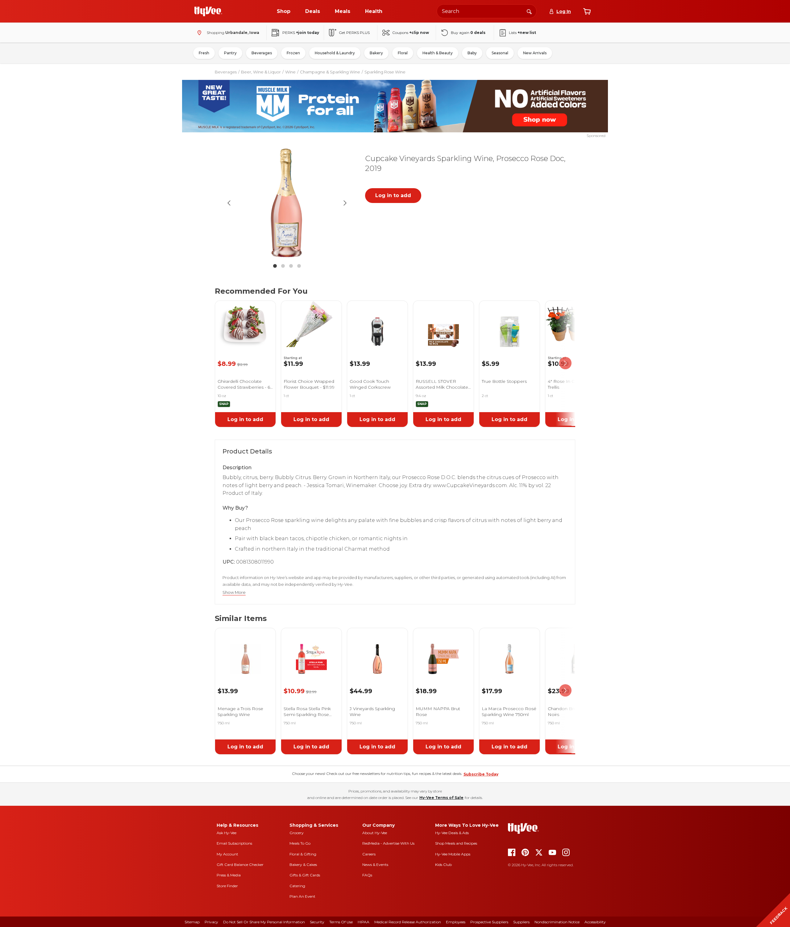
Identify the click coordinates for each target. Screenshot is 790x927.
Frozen (293, 53)
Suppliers (521, 922)
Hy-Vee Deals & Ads (452, 832)
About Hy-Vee (374, 832)
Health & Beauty (437, 53)
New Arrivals (535, 53)
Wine (290, 71)
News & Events (375, 864)
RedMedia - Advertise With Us (388, 843)
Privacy (211, 922)
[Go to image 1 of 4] (275, 266)
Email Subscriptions (234, 843)
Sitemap (192, 922)
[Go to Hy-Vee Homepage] (208, 11)
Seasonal (500, 53)
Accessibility (595, 922)
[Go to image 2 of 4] (283, 266)
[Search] (529, 11)
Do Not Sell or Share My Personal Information (264, 922)
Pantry (230, 53)
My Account (227, 854)
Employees (455, 922)
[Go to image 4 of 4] (299, 266)
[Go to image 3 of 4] (291, 266)
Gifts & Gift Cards (304, 875)
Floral (403, 53)
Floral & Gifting (302, 854)
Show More (234, 592)
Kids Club (443, 864)
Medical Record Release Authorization (407, 922)
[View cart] (587, 11)
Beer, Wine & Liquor (261, 71)
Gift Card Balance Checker (240, 864)
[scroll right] (565, 363)
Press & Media (229, 875)
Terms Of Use (341, 922)
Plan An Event (302, 896)
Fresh (204, 53)
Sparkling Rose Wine (384, 71)
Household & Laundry (335, 53)
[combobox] (487, 11)
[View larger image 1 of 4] (287, 203)
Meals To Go (299, 843)
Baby (472, 53)
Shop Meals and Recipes (456, 843)
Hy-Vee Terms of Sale (441, 797)
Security (317, 922)
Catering (297, 886)
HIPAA (363, 922)
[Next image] (345, 203)
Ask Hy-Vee (226, 832)
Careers (369, 854)
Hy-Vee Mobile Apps (452, 854)
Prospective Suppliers (489, 922)
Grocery (296, 832)
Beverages (262, 53)
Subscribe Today (481, 774)
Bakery (376, 53)
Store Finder (227, 886)
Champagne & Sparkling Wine (330, 71)
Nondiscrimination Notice (557, 922)
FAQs (367, 875)
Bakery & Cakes (303, 864)
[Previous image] (229, 203)
